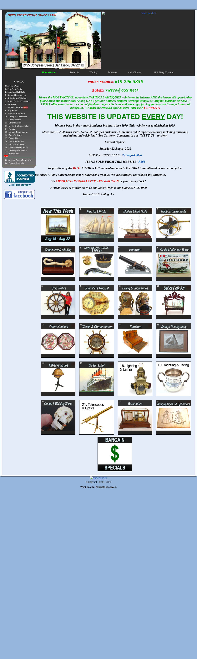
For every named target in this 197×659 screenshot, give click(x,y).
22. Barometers (12, 153)
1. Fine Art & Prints (13, 89)
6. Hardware (10, 104)
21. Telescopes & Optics (16, 150)
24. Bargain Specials (14, 163)
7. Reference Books (16, 107)
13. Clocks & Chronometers (17, 126)
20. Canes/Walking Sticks (16, 147)
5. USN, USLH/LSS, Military (17, 101)
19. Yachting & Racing (15, 144)
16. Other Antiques (13, 135)
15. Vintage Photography (16, 132)
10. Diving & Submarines (16, 117)
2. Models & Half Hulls (15, 92)
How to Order (49, 72)
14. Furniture (11, 129)
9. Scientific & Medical (15, 113)
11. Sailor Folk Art (13, 120)
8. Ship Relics (11, 110)
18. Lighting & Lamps (14, 141)
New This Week (12, 86)
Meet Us (74, 72)
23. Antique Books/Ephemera (18, 160)
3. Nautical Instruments (15, 95)
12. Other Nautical (13, 123)
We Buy (93, 72)
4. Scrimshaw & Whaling (16, 98)
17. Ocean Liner (12, 138)
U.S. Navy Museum (164, 72)
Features (112, 72)
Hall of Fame (134, 72)
